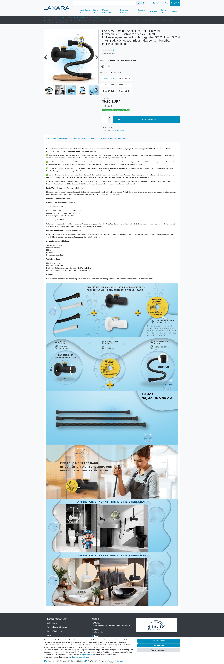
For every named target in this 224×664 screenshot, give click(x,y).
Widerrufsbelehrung (54, 631)
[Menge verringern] (109, 121)
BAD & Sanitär (84, 10)
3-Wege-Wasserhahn (107, 11)
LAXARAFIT (153, 11)
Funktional (102, 661)
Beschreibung (51, 138)
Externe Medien (77, 661)
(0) (113, 50)
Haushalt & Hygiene (124, 11)
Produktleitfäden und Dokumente (85, 138)
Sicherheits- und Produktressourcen (114, 138)
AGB (49, 635)
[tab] (50, 138)
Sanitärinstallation (80, 18)
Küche (95, 10)
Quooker (174, 11)
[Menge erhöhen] (109, 117)
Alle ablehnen (159, 645)
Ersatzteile (141, 10)
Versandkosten (119, 130)
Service (164, 10)
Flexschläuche (93, 18)
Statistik (63, 661)
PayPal (90, 661)
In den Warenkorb (149, 119)
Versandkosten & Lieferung (57, 627)
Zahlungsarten (52, 623)
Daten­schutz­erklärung (80, 657)
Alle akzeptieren (159, 640)
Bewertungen (64, 138)
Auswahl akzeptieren (158, 650)
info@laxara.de (97, 632)
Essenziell (51, 661)
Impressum (85, 654)
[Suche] (139, 3)
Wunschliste (108, 128)
